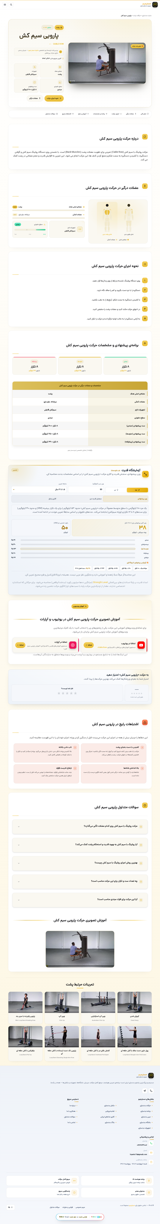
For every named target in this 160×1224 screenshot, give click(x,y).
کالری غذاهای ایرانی (107, 1117)
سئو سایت (73, 1217)
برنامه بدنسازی (145, 1111)
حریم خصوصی (80, 1207)
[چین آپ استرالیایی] (98, 1002)
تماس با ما (71, 1122)
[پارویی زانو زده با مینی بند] (25, 1002)
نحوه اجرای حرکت (52, 98)
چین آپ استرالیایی (98, 1016)
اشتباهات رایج (66, 114)
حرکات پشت (137, 15)
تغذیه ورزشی (109, 1111)
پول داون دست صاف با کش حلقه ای (134, 1050)
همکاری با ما (71, 1111)
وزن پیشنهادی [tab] (142, 499)
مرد (136, 490)
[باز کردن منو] (5, 4)
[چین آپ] (62, 1002)
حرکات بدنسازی (145, 1105)
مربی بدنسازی (146, 1117)
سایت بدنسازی (147, 15)
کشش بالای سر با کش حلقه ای (98, 1050)
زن (115, 490)
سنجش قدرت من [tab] (96, 499)
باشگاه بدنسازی (145, 1122)
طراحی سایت (83, 1217)
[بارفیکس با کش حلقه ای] (25, 1036)
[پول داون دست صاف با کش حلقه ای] (135, 1036)
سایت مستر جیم (33, 50)
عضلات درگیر (33, 98)
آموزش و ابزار (82, 114)
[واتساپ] (151, 1090)
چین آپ (62, 1016)
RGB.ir (61, 1217)
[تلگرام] (144, 1090)
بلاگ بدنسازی (109, 1122)
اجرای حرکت (115, 114)
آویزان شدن (134, 1016)
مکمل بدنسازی (109, 1105)
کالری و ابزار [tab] (52, 499)
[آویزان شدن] (135, 1002)
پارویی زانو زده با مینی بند (25, 1016)
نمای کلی (143, 114)
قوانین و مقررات (67, 1207)
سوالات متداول (50, 114)
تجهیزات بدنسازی (144, 1128)
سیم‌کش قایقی (69, 231)
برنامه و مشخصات (99, 114)
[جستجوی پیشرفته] (11, 4)
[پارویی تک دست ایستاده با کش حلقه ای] (62, 1036)
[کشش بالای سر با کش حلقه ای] (98, 1036)
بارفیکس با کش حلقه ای (25, 1050)
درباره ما (72, 1105)
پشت (58, 27)
